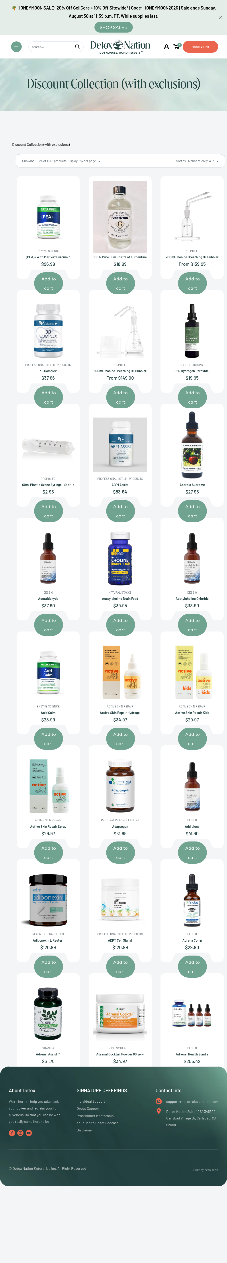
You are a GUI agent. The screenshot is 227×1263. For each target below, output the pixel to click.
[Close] (221, 17)
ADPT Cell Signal (120, 940)
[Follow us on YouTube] (29, 1132)
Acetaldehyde (48, 598)
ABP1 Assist (120, 485)
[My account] (166, 47)
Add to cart (48, 283)
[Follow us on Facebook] (12, 1132)
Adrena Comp (192, 940)
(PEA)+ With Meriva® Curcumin (48, 257)
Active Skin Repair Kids (192, 713)
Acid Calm (48, 713)
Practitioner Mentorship (95, 1115)
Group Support (88, 1108)
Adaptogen (120, 826)
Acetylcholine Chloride (192, 598)
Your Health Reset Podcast (97, 1123)
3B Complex (48, 371)
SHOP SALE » (113, 27)
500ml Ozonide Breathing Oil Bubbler (120, 371)
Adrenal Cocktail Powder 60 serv (120, 1054)
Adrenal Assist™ (48, 1054)
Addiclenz (192, 826)
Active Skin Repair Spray (48, 826)
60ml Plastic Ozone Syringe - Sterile (48, 485)
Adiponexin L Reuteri (48, 940)
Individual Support (91, 1101)
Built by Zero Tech (205, 1170)
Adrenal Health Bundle (192, 1054)
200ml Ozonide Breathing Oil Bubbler (192, 257)
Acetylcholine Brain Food (120, 598)
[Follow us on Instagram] (20, 1132)
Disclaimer (85, 1130)
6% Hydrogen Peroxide (192, 371)
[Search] (77, 47)
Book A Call (200, 47)
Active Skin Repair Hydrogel (120, 713)
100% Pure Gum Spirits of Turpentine (120, 257)
